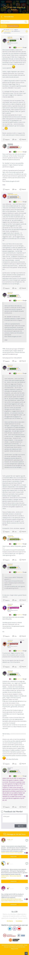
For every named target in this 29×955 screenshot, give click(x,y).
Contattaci (19, 921)
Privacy (25, 945)
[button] (26, 853)
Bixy (8, 862)
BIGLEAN (10, 38)
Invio (22, 826)
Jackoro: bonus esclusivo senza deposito (11, 852)
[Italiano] (15, 47)
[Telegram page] (10, 929)
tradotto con (20, 47)
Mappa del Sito (14, 948)
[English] (10, 47)
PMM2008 (10, 144)
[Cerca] (26, 22)
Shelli (9, 769)
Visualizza (13, 856)
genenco (10, 641)
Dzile (8, 887)
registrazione (7, 31)
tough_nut (10, 839)
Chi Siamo (10, 921)
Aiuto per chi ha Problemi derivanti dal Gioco (14, 946)
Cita (15, 139)
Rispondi (24, 139)
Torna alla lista (8, 16)
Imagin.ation (11, 536)
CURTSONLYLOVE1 (12, 194)
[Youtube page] (19, 929)
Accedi (11, 29)
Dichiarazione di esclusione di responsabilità (12, 945)
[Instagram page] (15, 929)
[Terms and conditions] (9, 935)
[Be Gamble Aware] (21, 935)
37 (26, 863)
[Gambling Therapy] (14, 939)
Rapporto (7, 139)
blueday (10, 605)
